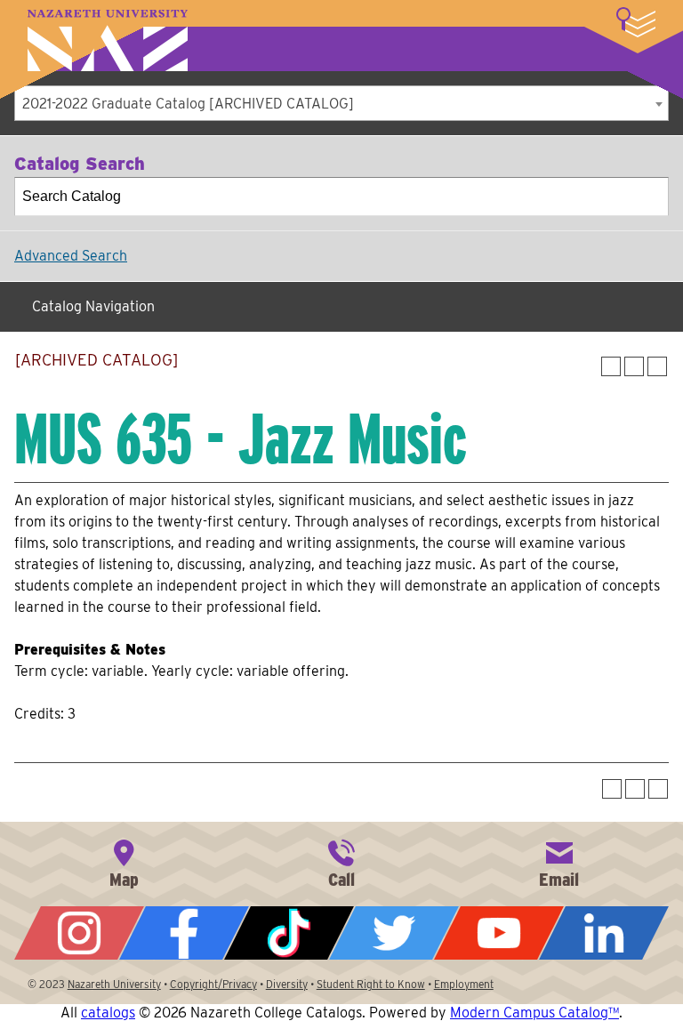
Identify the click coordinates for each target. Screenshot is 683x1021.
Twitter (394, 933)
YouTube (499, 933)
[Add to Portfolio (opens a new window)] (611, 366)
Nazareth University (108, 40)
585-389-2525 (341, 861)
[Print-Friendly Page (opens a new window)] (634, 366)
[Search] (650, 196)
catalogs (108, 1012)
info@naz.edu (559, 861)
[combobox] (341, 103)
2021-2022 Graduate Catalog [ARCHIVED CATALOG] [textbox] (188, 103)
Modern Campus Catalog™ (534, 1012)
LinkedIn (603, 933)
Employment (464, 984)
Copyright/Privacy (213, 984)
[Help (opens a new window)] (657, 366)
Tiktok (289, 933)
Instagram (79, 933)
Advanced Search (70, 255)
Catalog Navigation (93, 306)
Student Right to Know (371, 984)
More (635, 22)
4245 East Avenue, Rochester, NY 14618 (123, 861)
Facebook (184, 933)
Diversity (287, 984)
